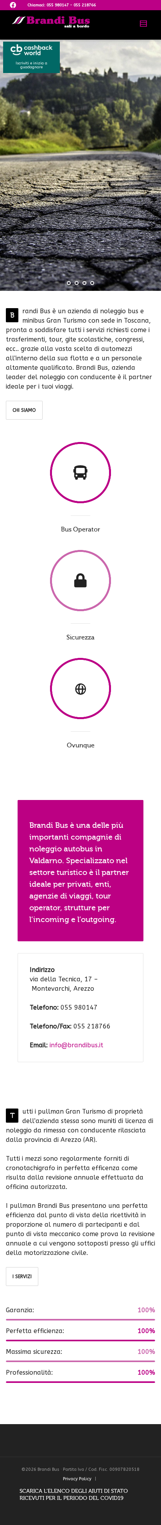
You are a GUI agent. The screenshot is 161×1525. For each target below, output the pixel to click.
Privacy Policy (77, 1478)
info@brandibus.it (76, 1045)
